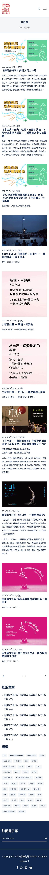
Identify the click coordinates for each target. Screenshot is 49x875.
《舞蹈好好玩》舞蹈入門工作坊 (19, 70)
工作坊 (19, 67)
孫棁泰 (30, 766)
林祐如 (32, 783)
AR (5, 755)
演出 (18, 126)
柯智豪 (40, 783)
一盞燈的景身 (32, 755)
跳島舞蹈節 (7, 806)
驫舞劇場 (22, 811)
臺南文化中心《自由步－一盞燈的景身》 (24, 514)
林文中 (23, 783)
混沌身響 (36, 789)
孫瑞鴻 (38, 766)
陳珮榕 (43, 806)
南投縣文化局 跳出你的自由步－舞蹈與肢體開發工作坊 (24, 655)
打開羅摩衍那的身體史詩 (24, 778)
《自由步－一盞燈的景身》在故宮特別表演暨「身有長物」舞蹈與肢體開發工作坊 (24, 442)
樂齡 (5, 789)
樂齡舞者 (13, 789)
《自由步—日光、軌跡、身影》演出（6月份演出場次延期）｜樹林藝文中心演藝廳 (24, 132)
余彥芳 (42, 755)
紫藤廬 (13, 794)
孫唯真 (21, 766)
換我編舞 (39, 778)
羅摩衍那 (22, 794)
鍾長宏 (26, 806)
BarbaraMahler (16, 755)
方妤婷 (6, 783)
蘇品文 (6, 800)
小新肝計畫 (7, 772)
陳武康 (34, 806)
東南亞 (14, 783)
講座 (19, 595)
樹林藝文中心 (25, 789)
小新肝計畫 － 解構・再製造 (17, 324)
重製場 (17, 806)
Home (21, 28)
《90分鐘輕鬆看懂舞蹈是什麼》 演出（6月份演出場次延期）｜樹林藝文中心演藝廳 (24, 197)
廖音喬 (26, 772)
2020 (15, 250)
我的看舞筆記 (8, 778)
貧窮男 (39, 800)
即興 (26, 761)
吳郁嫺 (34, 761)
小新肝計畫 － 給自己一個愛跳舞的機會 (23, 392)
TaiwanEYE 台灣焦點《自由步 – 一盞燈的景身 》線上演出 (23, 255)
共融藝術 (17, 761)
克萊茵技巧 (7, 761)
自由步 (32, 794)
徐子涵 (34, 772)
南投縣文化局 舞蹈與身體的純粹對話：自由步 (24, 601)
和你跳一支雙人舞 (9, 766)
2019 (13, 437)
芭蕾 (39, 794)
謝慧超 (30, 800)
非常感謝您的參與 (9, 811)
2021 (14, 67)
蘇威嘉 (14, 800)
